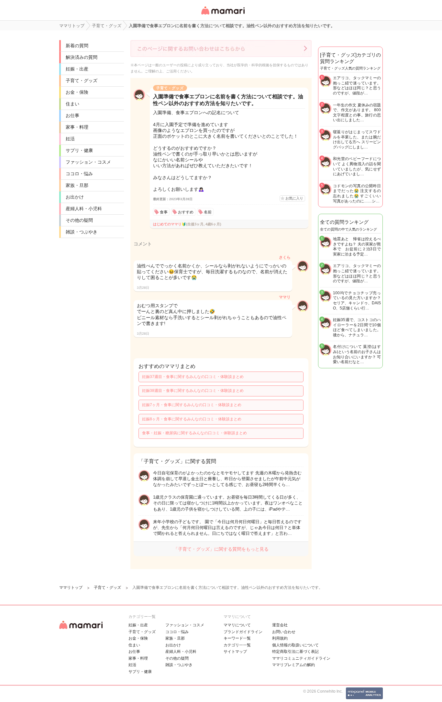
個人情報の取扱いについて (295, 645)
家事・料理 (77, 127)
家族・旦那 (77, 185)
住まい (72, 103)
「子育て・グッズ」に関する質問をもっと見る (221, 549)
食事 (164, 212)
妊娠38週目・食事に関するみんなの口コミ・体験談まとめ (193, 390)
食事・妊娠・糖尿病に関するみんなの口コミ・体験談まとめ (194, 433)
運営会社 (280, 625)
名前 (208, 212)
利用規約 (280, 638)
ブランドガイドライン (243, 632)
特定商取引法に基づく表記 (295, 651)
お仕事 (72, 115)
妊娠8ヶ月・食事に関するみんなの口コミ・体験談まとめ (191, 419)
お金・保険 (77, 92)
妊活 (70, 138)
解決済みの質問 (81, 57)
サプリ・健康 (79, 150)
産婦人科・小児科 (84, 208)
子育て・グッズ (81, 80)
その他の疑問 (79, 220)
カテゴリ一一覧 (237, 645)
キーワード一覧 (237, 638)
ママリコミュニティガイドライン (301, 658)
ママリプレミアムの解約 (293, 665)
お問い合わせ (283, 632)
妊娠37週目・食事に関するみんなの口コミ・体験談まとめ (193, 376)
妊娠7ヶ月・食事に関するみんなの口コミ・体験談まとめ (191, 405)
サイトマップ (235, 651)
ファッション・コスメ (88, 162)
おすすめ (185, 212)
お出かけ (75, 197)
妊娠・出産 (77, 68)
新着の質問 (77, 45)
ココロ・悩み (79, 173)
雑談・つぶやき (81, 231)
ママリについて (237, 625)
